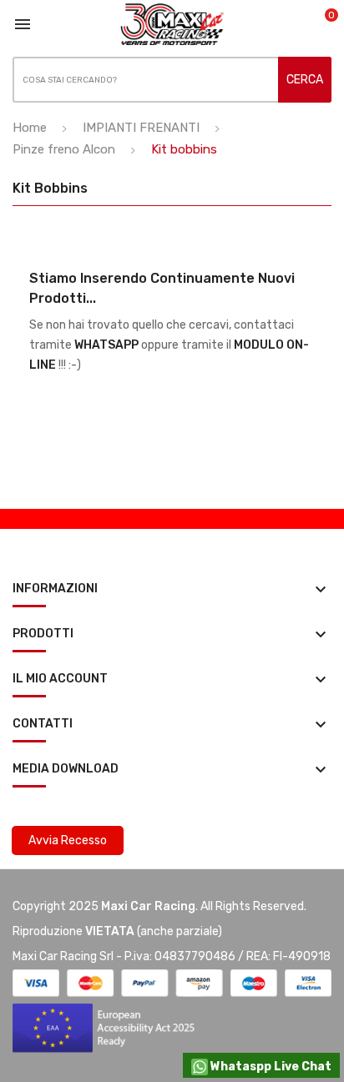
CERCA (304, 80)
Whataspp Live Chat (269, 1066)
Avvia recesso (67, 840)
